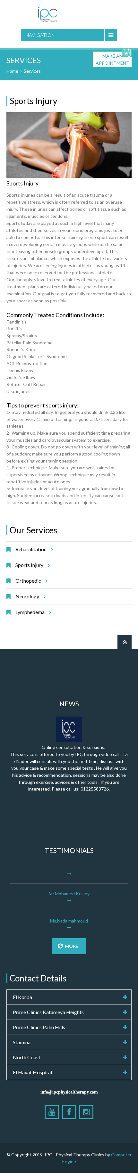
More (71, 946)
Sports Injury (29, 565)
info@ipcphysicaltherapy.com (69, 1092)
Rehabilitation (31, 549)
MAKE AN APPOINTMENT (112, 59)
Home (12, 71)
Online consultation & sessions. (73, 747)
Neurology (27, 596)
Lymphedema (30, 612)
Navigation (40, 35)
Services (32, 71)
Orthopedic (28, 581)
